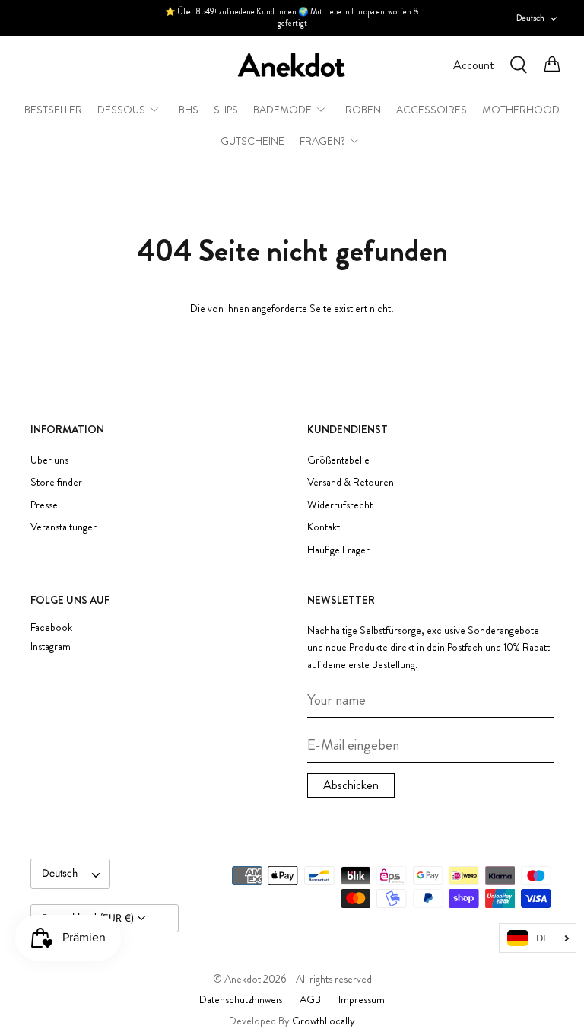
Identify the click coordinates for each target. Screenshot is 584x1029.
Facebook (51, 627)
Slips (226, 109)
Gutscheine (252, 140)
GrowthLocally (323, 1020)
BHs (188, 109)
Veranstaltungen (64, 526)
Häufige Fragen (339, 549)
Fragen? (322, 140)
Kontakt (323, 526)
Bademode (282, 109)
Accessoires (431, 109)
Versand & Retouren (350, 481)
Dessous (121, 109)
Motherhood (521, 109)
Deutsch (530, 17)
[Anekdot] (292, 65)
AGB (310, 999)
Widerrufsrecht (340, 504)
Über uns (49, 459)
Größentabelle (338, 459)
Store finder (56, 481)
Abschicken (351, 785)
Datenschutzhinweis (240, 999)
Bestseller (53, 109)
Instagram (50, 646)
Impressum (361, 999)
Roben (363, 109)
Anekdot (242, 978)
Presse (44, 504)
